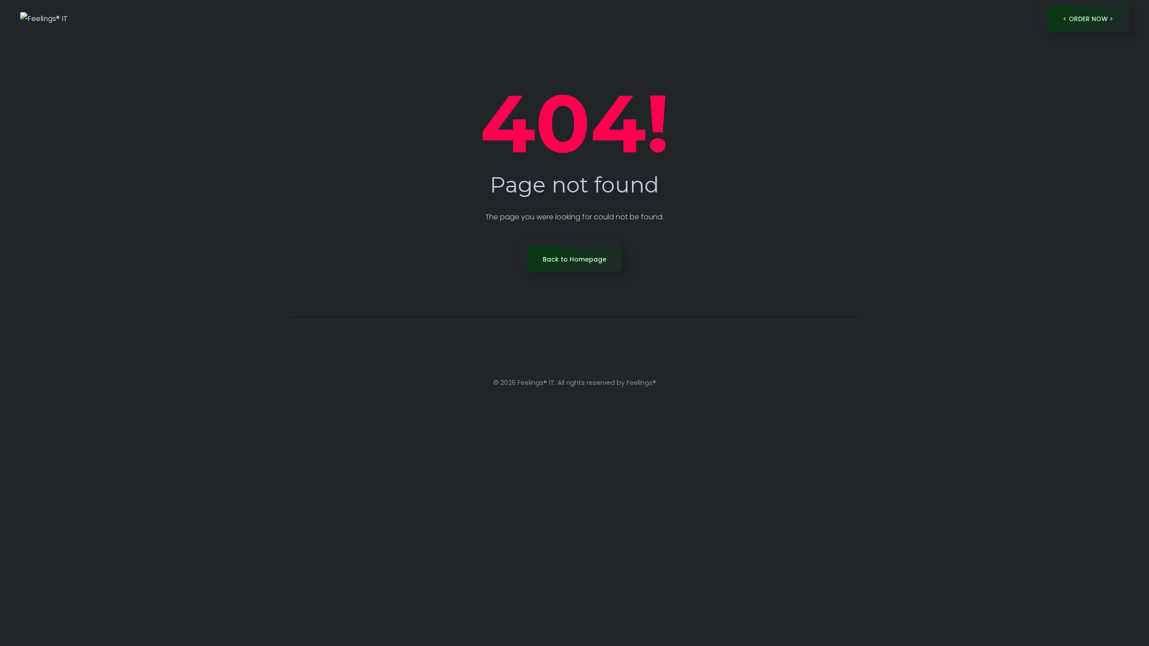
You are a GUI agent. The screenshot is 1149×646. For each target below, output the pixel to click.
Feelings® (641, 382)
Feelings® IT (535, 382)
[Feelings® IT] (44, 19)
